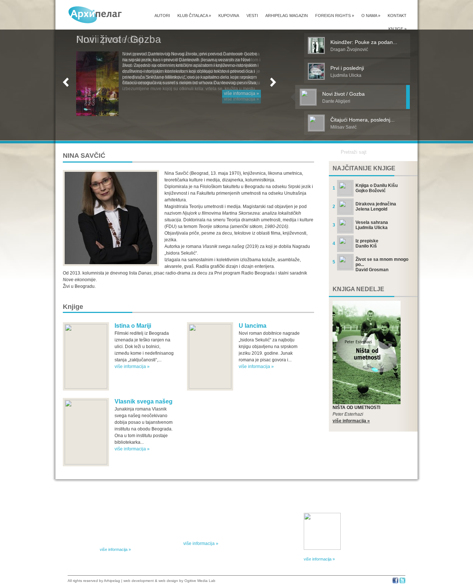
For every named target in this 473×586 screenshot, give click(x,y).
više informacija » (241, 93)
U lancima (252, 326)
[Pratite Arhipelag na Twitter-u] (402, 582)
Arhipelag (112, 581)
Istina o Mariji (133, 326)
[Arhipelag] (95, 14)
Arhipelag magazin (286, 15)
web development (138, 581)
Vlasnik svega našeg (144, 401)
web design (168, 581)
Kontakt (397, 15)
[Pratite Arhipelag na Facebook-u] (395, 582)
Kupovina (228, 15)
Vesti (252, 15)
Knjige (397, 29)
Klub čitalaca (194, 15)
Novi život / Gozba (118, 39)
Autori (162, 15)
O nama (370, 15)
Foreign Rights (334, 15)
